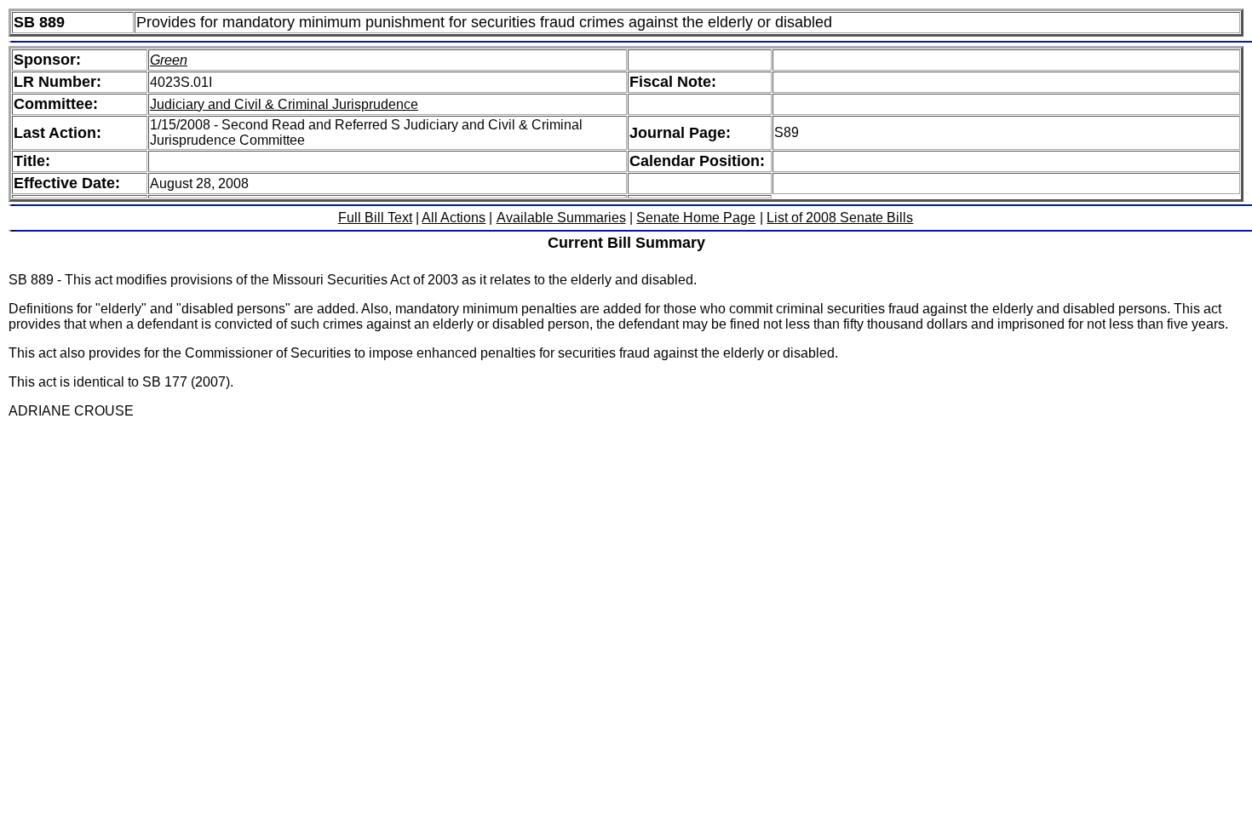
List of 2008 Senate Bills (840, 217)
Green (168, 60)
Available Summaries (561, 217)
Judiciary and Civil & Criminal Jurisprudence (284, 104)
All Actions (453, 217)
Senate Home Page (695, 217)
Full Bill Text (375, 217)
